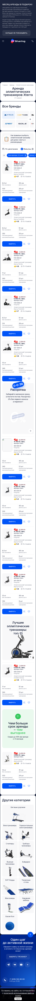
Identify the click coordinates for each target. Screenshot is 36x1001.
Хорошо (18, 999)
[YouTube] (21, 964)
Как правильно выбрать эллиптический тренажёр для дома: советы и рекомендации (17, 138)
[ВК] (15, 964)
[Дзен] (27, 964)
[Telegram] (8, 964)
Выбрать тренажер (18, 957)
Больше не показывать (16, 33)
